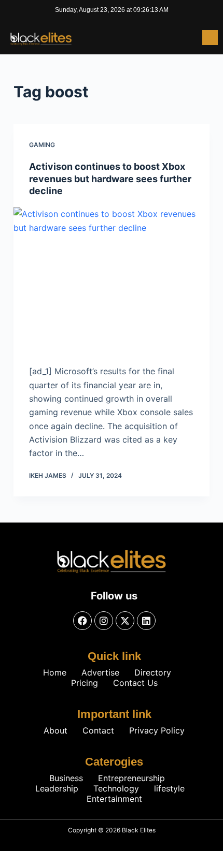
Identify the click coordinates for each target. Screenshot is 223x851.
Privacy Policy (157, 730)
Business (66, 778)
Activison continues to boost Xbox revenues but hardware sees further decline (110, 178)
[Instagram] (103, 620)
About (55, 730)
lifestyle (169, 788)
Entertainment (114, 799)
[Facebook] (82, 620)
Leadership (56, 788)
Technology (116, 788)
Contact (98, 730)
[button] (210, 37)
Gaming (42, 145)
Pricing (84, 683)
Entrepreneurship (131, 778)
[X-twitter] (125, 620)
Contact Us (135, 683)
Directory (152, 672)
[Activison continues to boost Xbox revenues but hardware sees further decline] (111, 280)
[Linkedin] (146, 620)
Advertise (100, 672)
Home (54, 672)
